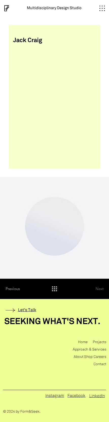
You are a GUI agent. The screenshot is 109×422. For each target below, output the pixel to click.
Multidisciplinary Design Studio (54, 8)
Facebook (76, 396)
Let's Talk (27, 310)
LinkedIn (97, 396)
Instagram (54, 396)
